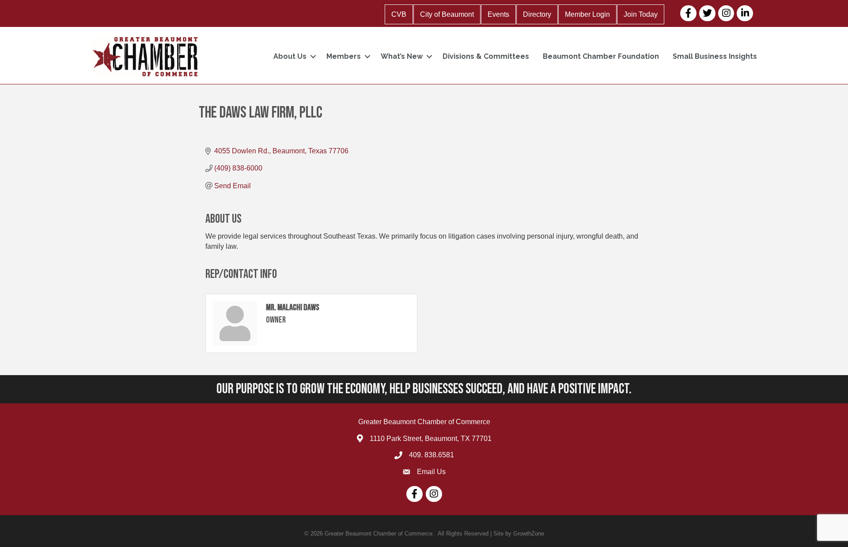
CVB (398, 14)
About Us (290, 56)
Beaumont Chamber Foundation (601, 56)
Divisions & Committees (486, 56)
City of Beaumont (447, 14)
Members (343, 56)
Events (498, 14)
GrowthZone (528, 533)
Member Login (587, 14)
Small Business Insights (715, 56)
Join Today (641, 14)
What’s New (402, 56)
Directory (537, 14)
